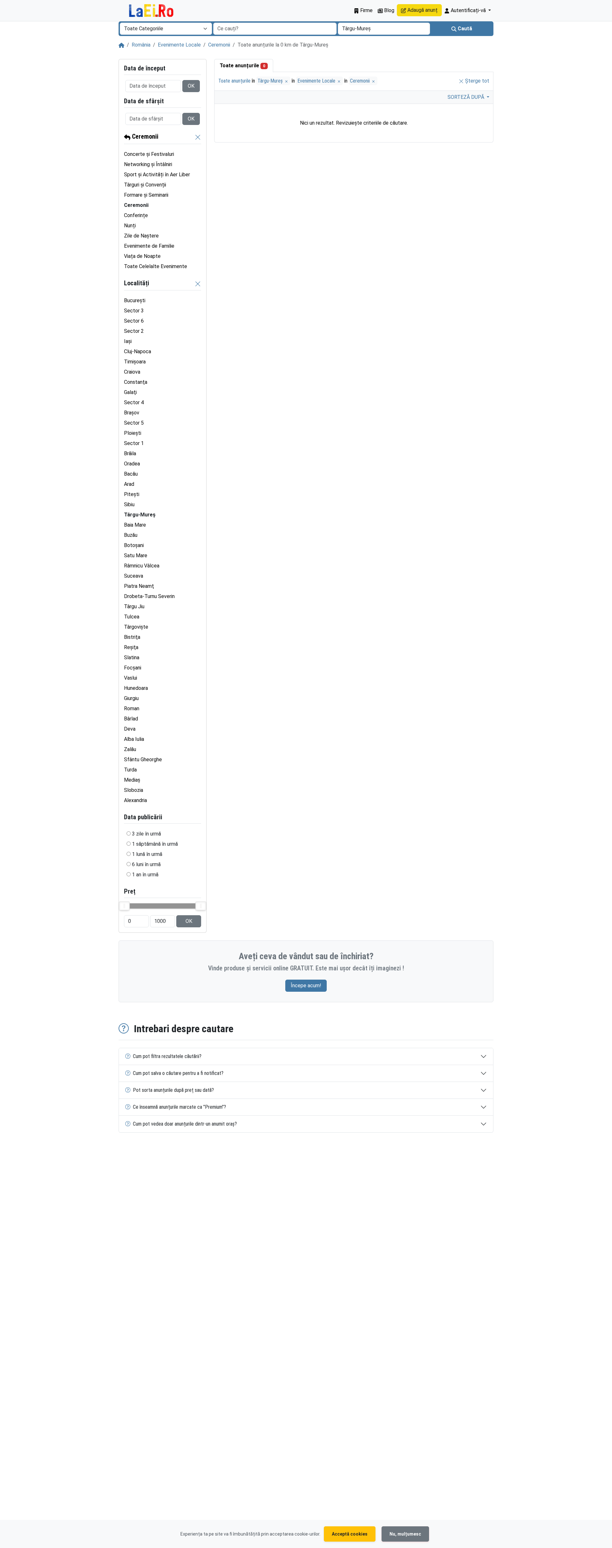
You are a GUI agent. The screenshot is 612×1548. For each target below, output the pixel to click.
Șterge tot (476, 81)
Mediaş (132, 780)
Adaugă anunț (422, 10)
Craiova (132, 372)
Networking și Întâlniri (148, 164)
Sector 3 (134, 311)
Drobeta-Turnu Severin (149, 596)
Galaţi (130, 392)
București (134, 300)
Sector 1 (134, 443)
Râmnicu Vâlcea (141, 566)
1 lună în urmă (147, 854)
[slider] (124, 906)
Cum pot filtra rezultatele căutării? (167, 1056)
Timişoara (135, 362)
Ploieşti (132, 433)
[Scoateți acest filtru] (198, 137)
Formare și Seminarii (146, 195)
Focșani (132, 668)
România (141, 45)
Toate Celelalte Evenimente (155, 266)
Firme (366, 10)
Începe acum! (306, 985)
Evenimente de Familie (149, 246)
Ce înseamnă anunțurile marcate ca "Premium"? (179, 1107)
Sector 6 (134, 321)
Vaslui (130, 678)
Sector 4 (134, 402)
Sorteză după (466, 97)
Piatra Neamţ (139, 586)
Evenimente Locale (179, 45)
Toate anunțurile (242, 65)
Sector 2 (134, 331)
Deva (129, 729)
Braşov (131, 413)
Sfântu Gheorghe (143, 759)
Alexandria (135, 800)
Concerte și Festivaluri (149, 154)
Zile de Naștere (141, 236)
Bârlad (131, 719)
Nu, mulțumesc (405, 1534)
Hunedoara (136, 688)
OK (191, 86)
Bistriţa (132, 637)
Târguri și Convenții (145, 185)
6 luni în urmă (146, 864)
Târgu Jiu (134, 606)
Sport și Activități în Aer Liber (157, 175)
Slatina (131, 657)
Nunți (130, 226)
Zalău (130, 749)
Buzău (130, 535)
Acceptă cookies (350, 1534)
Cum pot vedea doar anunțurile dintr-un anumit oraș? (185, 1124)
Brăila (130, 453)
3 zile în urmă (146, 834)
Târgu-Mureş (271, 81)
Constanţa (135, 382)
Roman (131, 708)
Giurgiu (131, 698)
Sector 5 (134, 423)
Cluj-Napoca (137, 351)
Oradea (132, 464)
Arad (129, 484)
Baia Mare (135, 525)
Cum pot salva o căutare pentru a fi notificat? (178, 1073)
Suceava (133, 576)
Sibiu (129, 504)
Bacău (131, 474)
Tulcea (131, 617)
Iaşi (128, 341)
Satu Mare (135, 555)
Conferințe (136, 215)
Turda (130, 770)
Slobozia (133, 790)
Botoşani (134, 545)
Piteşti (131, 494)
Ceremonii (219, 45)
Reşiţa (131, 647)
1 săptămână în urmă (155, 844)
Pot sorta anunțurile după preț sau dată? (173, 1090)
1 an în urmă (145, 875)
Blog (388, 10)
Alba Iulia (134, 739)
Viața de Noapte (142, 256)
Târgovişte (136, 627)
